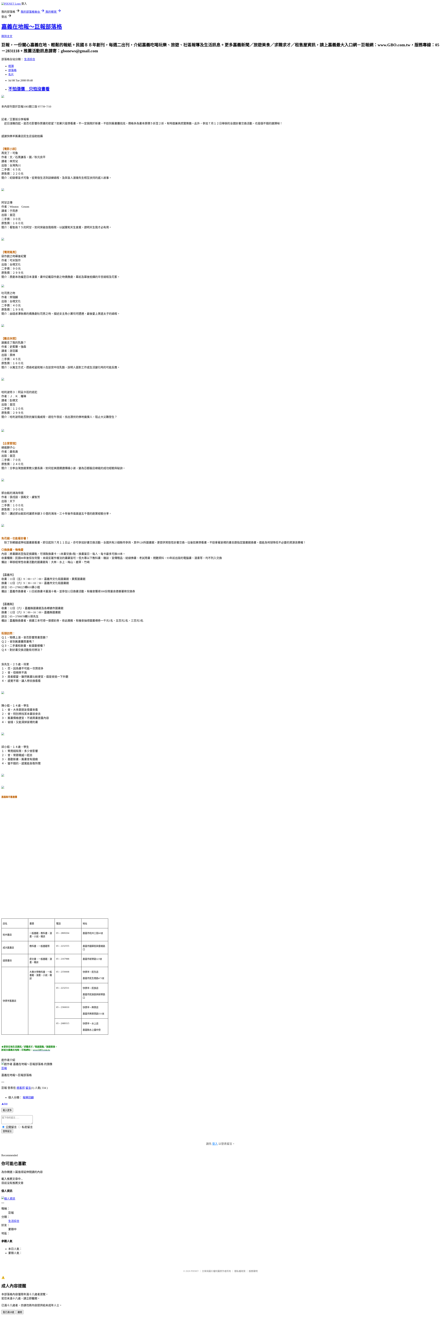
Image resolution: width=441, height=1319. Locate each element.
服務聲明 (253, 1271)
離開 (20, 1312)
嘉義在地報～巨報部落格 (31, 27)
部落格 (12, 70)
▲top (4, 1103)
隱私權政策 (239, 1271)
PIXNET (195, 1271)
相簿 (11, 66)
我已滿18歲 (8, 1312)
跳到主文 (6, 36)
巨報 (4, 1068)
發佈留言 (7, 1131)
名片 (11, 74)
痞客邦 (21, 1087)
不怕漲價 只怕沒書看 (29, 89)
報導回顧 (28, 1097)
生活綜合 (29, 59)
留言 (28, 1087)
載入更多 (7, 1110)
